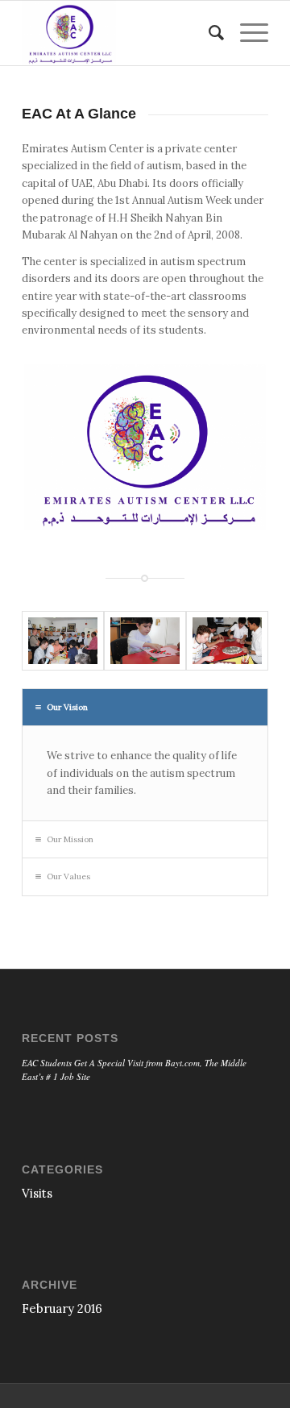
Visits (37, 1193)
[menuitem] (208, 33)
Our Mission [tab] (70, 839)
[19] (227, 641)
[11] (145, 641)
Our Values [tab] (68, 876)
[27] (63, 641)
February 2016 (62, 1308)
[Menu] (246, 33)
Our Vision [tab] (67, 707)
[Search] (208, 33)
